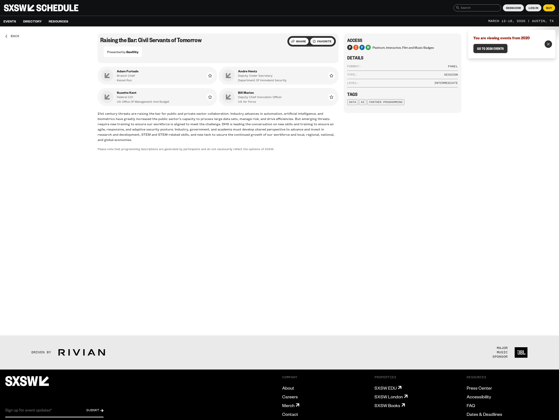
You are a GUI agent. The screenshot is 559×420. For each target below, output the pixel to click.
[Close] (548, 44)
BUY (549, 8)
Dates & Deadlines (484, 414)
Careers (290, 396)
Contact (290, 414)
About (288, 387)
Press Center (479, 387)
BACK (13, 36)
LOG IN (533, 8)
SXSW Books (387, 405)
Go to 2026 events (490, 48)
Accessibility (479, 396)
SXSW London (388, 396)
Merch (288, 405)
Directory (32, 21)
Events (9, 21)
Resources (58, 21)
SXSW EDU (385, 387)
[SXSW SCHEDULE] (41, 7)
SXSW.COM (513, 8)
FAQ (471, 405)
